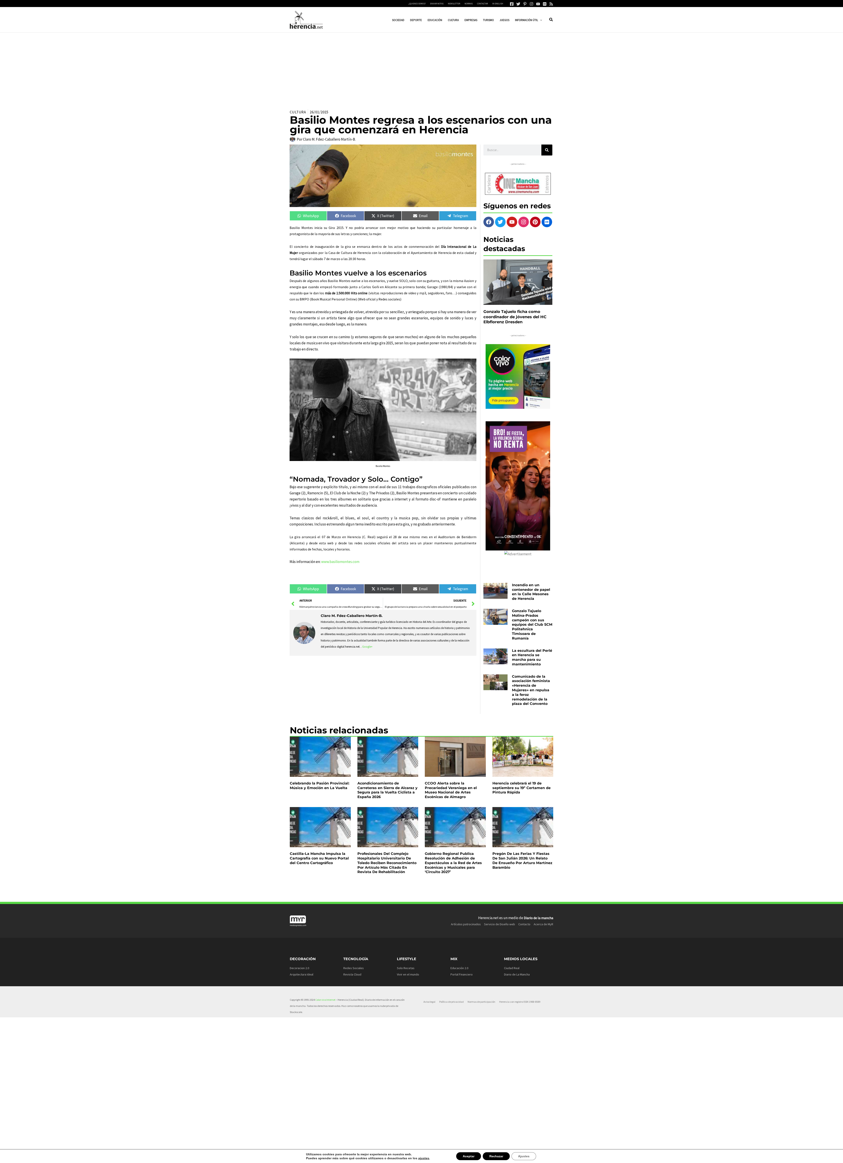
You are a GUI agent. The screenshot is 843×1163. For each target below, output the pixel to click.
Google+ (367, 646)
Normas (469, 3)
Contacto (524, 924)
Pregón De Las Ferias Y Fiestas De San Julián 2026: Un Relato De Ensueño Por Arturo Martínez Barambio (522, 860)
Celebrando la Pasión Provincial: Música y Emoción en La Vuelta (319, 785)
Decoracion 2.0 (299, 968)
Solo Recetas (405, 968)
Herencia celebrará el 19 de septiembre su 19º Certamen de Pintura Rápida (521, 788)
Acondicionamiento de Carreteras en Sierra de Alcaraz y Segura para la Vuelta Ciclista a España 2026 (387, 790)
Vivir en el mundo (408, 974)
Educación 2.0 (459, 968)
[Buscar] (546, 150)
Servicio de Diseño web (499, 924)
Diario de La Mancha (517, 974)
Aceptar (464, 1156)
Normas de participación (481, 1001)
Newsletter (454, 3)
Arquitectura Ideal (301, 974)
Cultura (298, 112)
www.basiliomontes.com (340, 561)
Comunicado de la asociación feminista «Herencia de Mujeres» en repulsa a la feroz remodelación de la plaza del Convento (531, 690)
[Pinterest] (525, 4)
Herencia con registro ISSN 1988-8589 (519, 1001)
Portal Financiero (461, 974)
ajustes (421, 1158)
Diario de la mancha (538, 918)
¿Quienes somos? (417, 3)
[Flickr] (545, 4)
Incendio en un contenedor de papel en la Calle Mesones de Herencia (531, 592)
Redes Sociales (353, 968)
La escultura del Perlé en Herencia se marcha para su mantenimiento (532, 657)
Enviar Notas (436, 3)
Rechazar (491, 1156)
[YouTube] (538, 4)
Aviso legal (429, 1001)
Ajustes (518, 1156)
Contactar (482, 3)
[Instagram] (531, 4)
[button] (540, 20)
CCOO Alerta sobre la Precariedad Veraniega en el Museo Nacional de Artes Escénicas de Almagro (451, 790)
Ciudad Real (511, 968)
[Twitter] (518, 4)
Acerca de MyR (543, 924)
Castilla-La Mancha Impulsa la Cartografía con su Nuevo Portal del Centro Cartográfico (319, 858)
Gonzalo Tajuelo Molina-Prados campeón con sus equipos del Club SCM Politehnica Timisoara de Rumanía (532, 624)
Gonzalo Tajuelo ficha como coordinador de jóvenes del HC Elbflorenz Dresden (514, 316)
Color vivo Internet (325, 999)
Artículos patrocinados (466, 924)
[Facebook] (512, 4)
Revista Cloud (352, 974)
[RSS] (551, 4)
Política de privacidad (451, 1001)
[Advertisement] (421, 65)
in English (497, 3)
